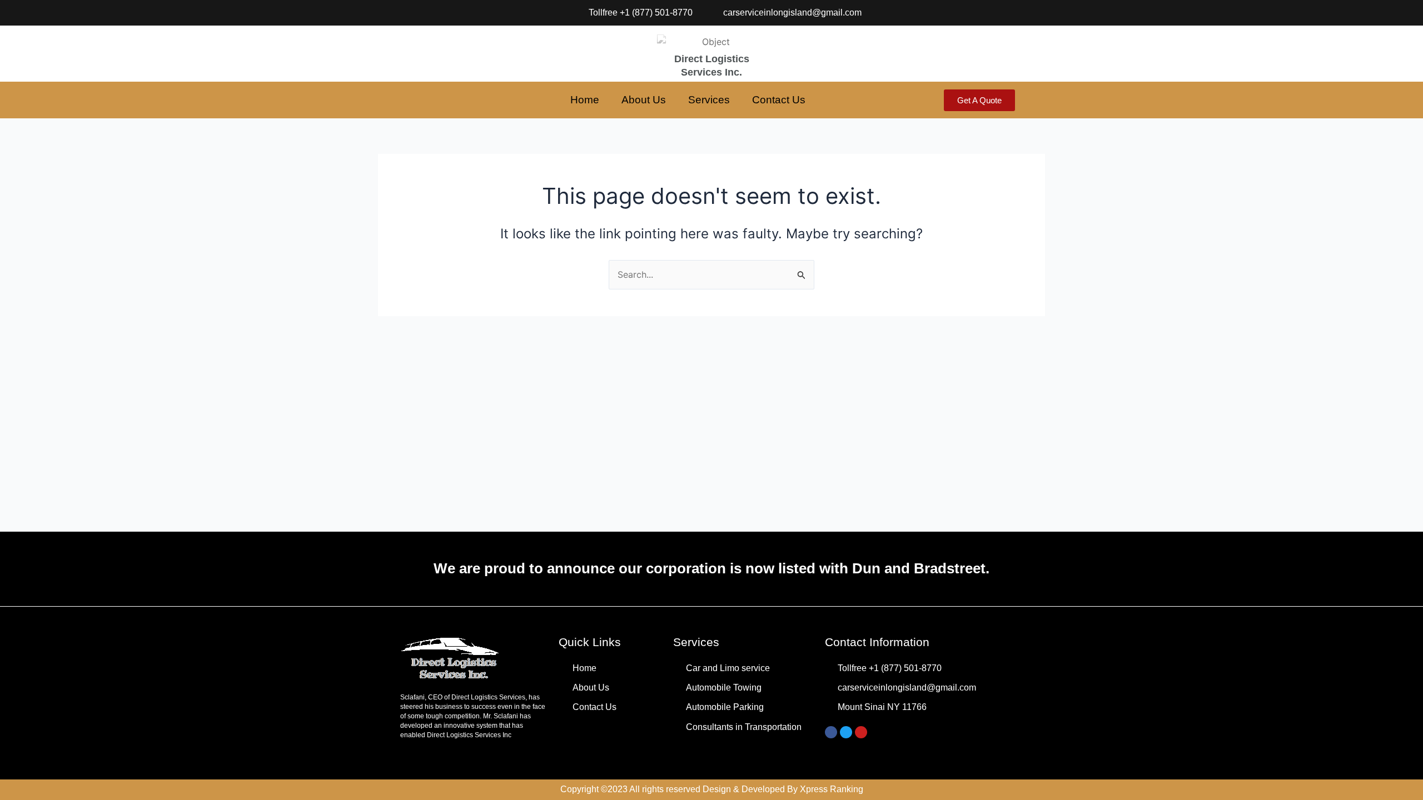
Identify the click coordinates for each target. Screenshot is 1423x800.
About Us (643, 100)
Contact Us (778, 100)
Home (584, 100)
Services (709, 100)
